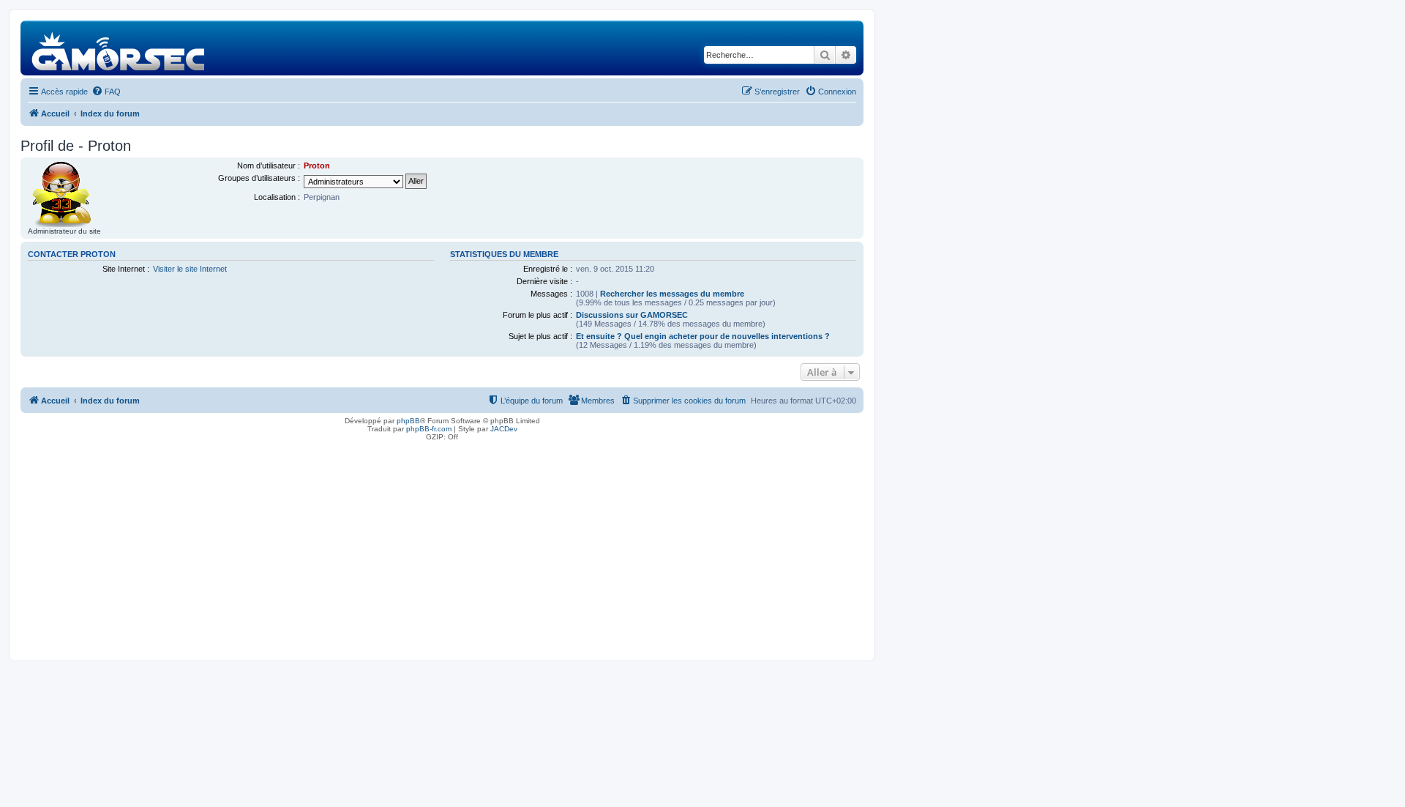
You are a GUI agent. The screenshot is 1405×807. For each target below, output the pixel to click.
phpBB (408, 421)
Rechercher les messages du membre (672, 293)
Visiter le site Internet (190, 268)
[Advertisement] (441, 547)
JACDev (503, 429)
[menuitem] (106, 91)
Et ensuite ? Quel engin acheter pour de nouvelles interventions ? (703, 336)
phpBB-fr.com (429, 429)
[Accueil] (119, 48)
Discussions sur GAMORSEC (632, 314)
